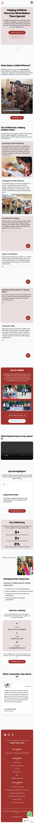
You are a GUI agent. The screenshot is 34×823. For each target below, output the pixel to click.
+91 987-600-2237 (17, 639)
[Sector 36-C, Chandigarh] (17, 623)
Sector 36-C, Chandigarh (17, 629)
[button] (17, 49)
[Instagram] (9, 734)
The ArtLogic (14, 811)
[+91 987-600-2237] (17, 633)
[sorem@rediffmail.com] (17, 642)
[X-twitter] (12, 734)
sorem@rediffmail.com (17, 648)
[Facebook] (5, 734)
